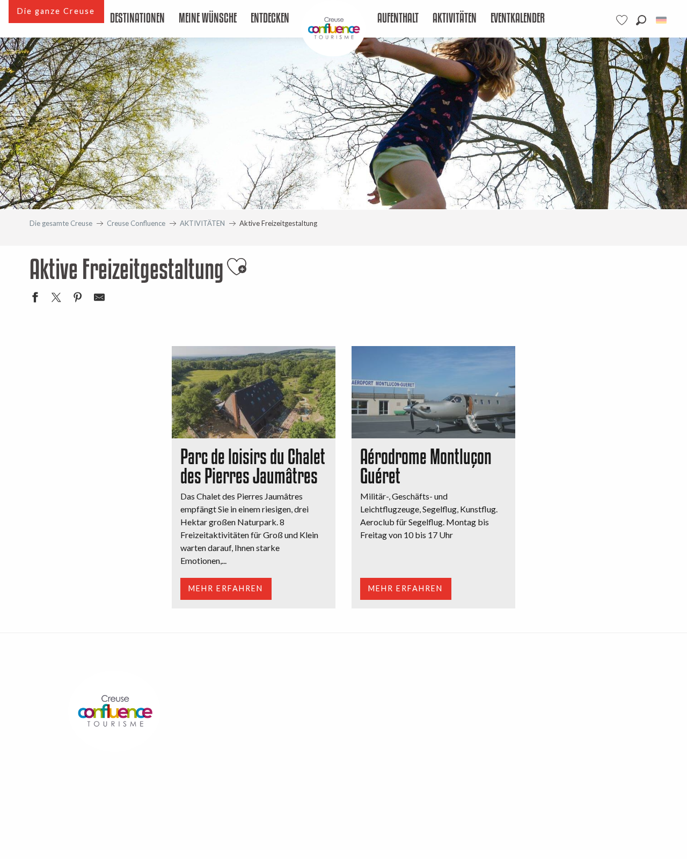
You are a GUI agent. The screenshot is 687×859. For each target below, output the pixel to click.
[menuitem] (138, 19)
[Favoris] (623, 20)
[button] (641, 20)
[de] (662, 20)
